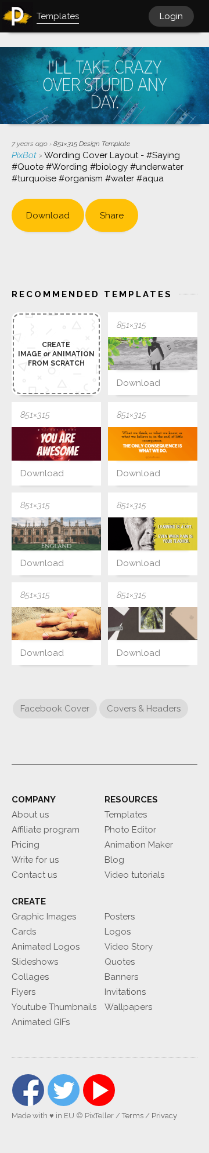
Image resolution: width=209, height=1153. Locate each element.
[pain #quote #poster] (152, 533)
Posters (120, 916)
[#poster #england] (56, 533)
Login (171, 16)
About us (30, 814)
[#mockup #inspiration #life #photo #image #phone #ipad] (152, 623)
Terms (132, 1115)
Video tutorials (134, 875)
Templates (126, 814)
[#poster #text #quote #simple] (152, 443)
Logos (118, 931)
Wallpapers (128, 1007)
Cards (24, 931)
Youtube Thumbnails (54, 1007)
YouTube (99, 1090)
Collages (30, 977)
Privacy (164, 1115)
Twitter (64, 1090)
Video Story (129, 947)
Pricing (25, 845)
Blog (114, 860)
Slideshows (35, 962)
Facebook (28, 1090)
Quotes (120, 962)
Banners (121, 977)
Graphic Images (44, 916)
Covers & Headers (144, 708)
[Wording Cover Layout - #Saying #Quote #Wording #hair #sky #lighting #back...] (56, 443)
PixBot (25, 155)
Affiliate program (46, 829)
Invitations (125, 992)
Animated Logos (46, 947)
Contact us (34, 875)
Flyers (23, 992)
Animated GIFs (41, 1022)
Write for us (35, 860)
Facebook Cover (54, 708)
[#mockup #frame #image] (152, 353)
